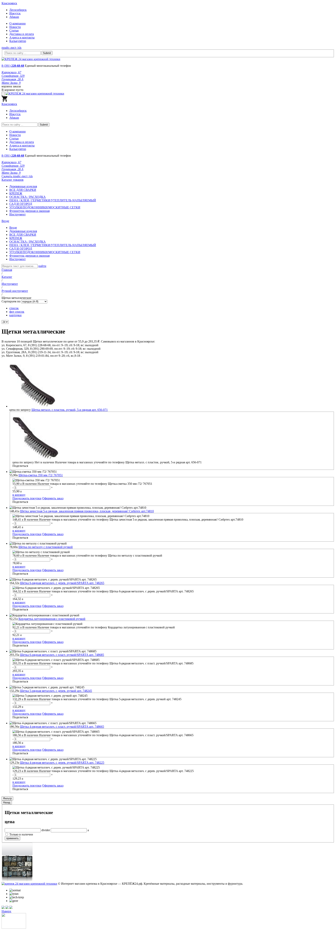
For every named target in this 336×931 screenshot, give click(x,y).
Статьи (14, 30)
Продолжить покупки (26, 498)
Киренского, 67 (11, 72)
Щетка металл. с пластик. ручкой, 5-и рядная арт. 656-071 (70, 409)
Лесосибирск (18, 9)
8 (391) (13, 65)
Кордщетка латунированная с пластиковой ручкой (51, 618)
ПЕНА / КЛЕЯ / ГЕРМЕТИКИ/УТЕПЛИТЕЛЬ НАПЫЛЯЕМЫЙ (52, 200)
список (14, 308)
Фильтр (7, 798)
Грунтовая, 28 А (12, 79)
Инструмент (17, 214)
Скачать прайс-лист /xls (17, 176)
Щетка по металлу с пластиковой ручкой (45, 547)
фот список (16, 311)
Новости (15, 27)
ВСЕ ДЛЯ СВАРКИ (22, 189)
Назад (6, 802)
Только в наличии (21, 834)
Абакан (14, 16)
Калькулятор (17, 41)
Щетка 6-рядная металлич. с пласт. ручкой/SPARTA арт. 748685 (62, 654)
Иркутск (15, 13)
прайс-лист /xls (11, 47)
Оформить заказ (52, 498)
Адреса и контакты (22, 37)
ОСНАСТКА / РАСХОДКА (27, 196)
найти (42, 266)
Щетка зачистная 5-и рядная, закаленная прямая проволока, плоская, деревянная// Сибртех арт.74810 (87, 511)
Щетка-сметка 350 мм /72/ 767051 (40, 475)
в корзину (18, 494)
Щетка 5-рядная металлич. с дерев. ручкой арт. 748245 (56, 690)
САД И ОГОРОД (20, 204)
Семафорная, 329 (13, 75)
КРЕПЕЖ (15, 193)
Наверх (6, 911)
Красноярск (9, 3)
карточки (15, 315)
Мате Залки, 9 (11, 82)
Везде (13, 227)
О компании (17, 23)
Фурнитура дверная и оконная (29, 211)
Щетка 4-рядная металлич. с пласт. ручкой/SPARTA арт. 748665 (62, 726)
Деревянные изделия (23, 186)
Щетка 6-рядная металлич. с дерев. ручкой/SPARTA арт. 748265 (62, 583)
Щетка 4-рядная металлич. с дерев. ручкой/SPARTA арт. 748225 (62, 762)
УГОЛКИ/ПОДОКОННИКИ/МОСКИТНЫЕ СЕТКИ (44, 207)
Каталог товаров (13, 179)
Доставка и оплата (21, 34)
